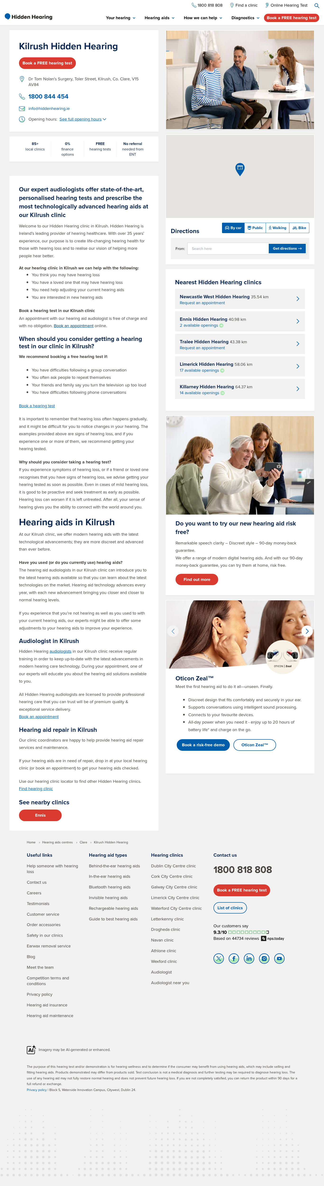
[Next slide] (307, 631)
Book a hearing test (37, 406)
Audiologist (161, 972)
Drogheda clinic (165, 929)
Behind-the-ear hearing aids (114, 866)
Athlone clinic (163, 951)
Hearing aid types (108, 854)
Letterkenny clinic (167, 919)
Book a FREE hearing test (291, 18)
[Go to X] (218, 959)
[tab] (120, 18)
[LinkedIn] (249, 959)
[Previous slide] (173, 631)
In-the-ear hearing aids (109, 876)
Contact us (36, 882)
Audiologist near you (170, 983)
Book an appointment (39, 717)
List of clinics (230, 908)
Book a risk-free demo (203, 745)
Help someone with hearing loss (52, 869)
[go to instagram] (264, 959)
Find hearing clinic (36, 789)
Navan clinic (162, 940)
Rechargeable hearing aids (113, 908)
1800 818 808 (242, 869)
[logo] (28, 16)
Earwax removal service (49, 946)
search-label (317, 5)
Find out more (197, 579)
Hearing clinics (167, 854)
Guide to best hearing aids (113, 919)
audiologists (60, 651)
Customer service (43, 914)
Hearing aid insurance (47, 1005)
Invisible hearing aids (108, 898)
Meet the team (40, 967)
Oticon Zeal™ (254, 745)
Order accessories (43, 925)
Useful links (39, 854)
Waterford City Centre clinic (176, 908)
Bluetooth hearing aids (109, 887)
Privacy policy (39, 994)
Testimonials (38, 903)
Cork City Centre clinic (172, 876)
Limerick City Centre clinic (175, 898)
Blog (31, 957)
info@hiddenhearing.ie (49, 108)
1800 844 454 (48, 96)
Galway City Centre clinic (174, 887)
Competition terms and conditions (48, 981)
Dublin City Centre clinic (173, 866)
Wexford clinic (164, 961)
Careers (34, 893)
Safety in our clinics (45, 935)
